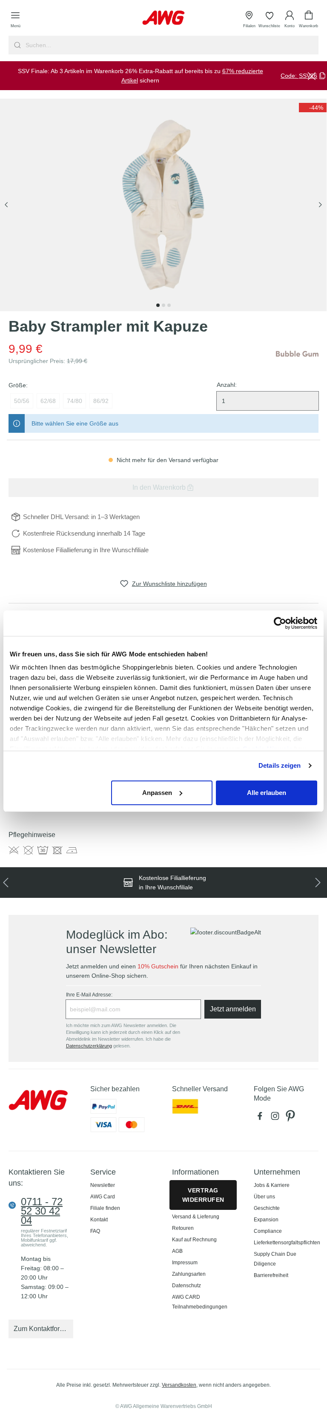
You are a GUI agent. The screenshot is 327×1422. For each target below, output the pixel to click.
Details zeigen (279, 765)
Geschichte (267, 1208)
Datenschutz (186, 1286)
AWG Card (102, 1197)
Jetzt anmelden (233, 1009)
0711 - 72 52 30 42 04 (42, 1211)
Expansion (266, 1220)
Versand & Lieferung (195, 1217)
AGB (177, 1251)
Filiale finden (105, 1208)
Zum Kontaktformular (43, 1328)
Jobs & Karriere (272, 1185)
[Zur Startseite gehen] (163, 17)
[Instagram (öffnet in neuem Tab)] (276, 1118)
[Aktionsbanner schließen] (312, 76)
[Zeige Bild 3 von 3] (169, 305)
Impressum (185, 1263)
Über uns (264, 1197)
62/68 (48, 400)
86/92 (101, 400)
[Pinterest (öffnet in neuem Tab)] (291, 1118)
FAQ (95, 1231)
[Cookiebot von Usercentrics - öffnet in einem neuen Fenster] (280, 623)
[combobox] (171, 45)
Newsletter (102, 1185)
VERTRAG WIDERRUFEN (203, 1195)
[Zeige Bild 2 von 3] (163, 305)
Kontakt (99, 1220)
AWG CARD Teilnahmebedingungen (199, 1302)
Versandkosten (179, 1385)
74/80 (74, 400)
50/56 (21, 400)
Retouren (183, 1228)
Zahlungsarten (189, 1274)
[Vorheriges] (6, 205)
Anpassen (157, 792)
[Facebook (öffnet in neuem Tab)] (261, 1118)
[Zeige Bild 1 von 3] (158, 305)
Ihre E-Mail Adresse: (89, 995)
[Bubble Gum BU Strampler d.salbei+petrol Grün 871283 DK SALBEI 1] (163, 205)
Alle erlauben (266, 792)
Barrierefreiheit (271, 1275)
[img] (313, 107)
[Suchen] (16, 45)
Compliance (268, 1231)
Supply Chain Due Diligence (275, 1259)
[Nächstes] (320, 205)
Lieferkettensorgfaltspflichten (287, 1243)
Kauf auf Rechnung (194, 1240)
